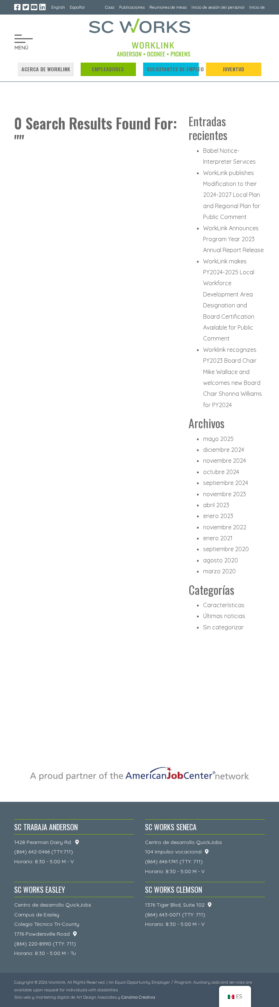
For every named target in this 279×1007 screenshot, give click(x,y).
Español (77, 7)
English (58, 7)
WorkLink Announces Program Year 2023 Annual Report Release (233, 239)
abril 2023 (216, 505)
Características (223, 605)
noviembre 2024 (224, 460)
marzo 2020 (219, 571)
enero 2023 (218, 516)
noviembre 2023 (224, 494)
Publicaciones (132, 7)
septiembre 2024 (225, 482)
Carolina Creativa (138, 997)
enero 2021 (217, 538)
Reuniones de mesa (168, 7)
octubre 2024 (221, 471)
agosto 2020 (220, 560)
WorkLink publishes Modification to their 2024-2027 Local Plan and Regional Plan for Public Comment (231, 195)
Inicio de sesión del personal (217, 7)
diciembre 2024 (223, 449)
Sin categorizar (223, 627)
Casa (109, 7)
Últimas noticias (224, 616)
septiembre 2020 (226, 549)
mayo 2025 (218, 438)
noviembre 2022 (224, 527)
